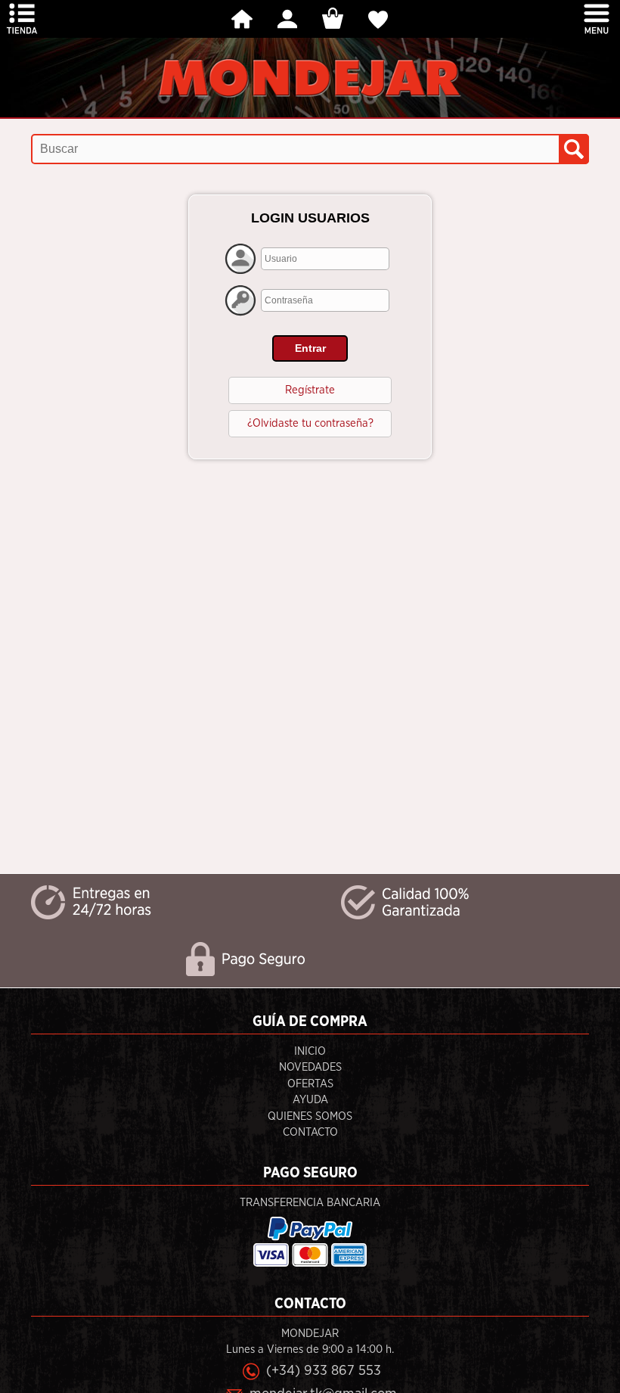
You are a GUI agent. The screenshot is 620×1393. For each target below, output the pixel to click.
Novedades (310, 1067)
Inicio (310, 1051)
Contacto (310, 1132)
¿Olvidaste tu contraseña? (310, 423)
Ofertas (310, 1084)
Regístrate (310, 390)
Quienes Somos (310, 1116)
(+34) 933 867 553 (323, 1370)
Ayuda (310, 1099)
